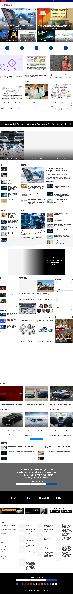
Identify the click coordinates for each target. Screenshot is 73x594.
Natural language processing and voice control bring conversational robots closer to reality (12, 215)
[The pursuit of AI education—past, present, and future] (61, 63)
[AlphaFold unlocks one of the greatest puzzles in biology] (40, 530)
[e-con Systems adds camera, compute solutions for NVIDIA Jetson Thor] (45, 329)
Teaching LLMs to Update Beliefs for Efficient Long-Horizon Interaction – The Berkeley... (64, 40)
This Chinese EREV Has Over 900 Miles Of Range (11, 430)
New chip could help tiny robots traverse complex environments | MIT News (66, 538)
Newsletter (65, 0)
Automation (64, 300)
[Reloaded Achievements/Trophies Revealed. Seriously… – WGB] (3, 295)
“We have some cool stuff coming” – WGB (11, 281)
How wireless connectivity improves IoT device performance (13, 239)
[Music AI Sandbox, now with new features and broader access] (40, 549)
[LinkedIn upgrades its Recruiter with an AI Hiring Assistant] (50, 226)
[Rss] (42, 584)
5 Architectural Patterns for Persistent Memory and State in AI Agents (62, 201)
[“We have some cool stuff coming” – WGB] (3, 282)
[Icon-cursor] (50, 584)
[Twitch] (39, 584)
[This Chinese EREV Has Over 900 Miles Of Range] (11, 419)
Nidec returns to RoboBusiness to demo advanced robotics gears (27, 337)
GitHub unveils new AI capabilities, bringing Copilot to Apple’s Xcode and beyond (33, 233)
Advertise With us (54, 0)
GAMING (51, 9)
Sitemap (2, 553)
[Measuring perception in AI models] (22, 559)
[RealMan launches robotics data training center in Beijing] (61, 145)
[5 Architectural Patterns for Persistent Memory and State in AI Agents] (50, 201)
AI (10, 9)
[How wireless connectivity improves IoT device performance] (4, 240)
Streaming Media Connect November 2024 (12, 314)
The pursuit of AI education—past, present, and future (60, 75)
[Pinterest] (25, 584)
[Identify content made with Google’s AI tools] (58, 559)
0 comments (15, 158)
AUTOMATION (28, 9)
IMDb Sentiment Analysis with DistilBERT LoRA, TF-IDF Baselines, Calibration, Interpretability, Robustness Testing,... (54, 26)
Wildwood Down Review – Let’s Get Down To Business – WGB (12, 300)
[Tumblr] (28, 584)
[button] (6, 1)
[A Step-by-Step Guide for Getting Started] (3, 321)
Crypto (64, 307)
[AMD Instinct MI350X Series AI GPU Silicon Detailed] (41, 458)
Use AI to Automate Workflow (47, 539)
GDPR (2, 542)
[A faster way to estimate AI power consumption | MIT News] (58, 543)
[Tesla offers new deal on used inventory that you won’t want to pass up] (36, 419)
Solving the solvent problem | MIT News (27, 40)
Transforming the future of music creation (49, 544)
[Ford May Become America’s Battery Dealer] (36, 393)
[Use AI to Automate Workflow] (40, 540)
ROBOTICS (22, 9)
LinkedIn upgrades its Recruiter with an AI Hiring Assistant (62, 225)
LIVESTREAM (64, 289)
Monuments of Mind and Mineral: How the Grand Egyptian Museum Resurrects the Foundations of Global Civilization (63, 326)
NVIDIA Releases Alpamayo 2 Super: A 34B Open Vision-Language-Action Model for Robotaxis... (45, 39)
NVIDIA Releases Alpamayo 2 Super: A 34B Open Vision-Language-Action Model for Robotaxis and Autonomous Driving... (62, 195)
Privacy (2, 539)
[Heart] (34, 584)
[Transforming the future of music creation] (40, 544)
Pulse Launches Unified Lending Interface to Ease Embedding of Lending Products (13, 195)
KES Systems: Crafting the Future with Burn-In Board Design (57, 447)
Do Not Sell (3, 544)
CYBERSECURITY (36, 9)
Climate (64, 309)
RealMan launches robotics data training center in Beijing (61, 156)
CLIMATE (56, 9)
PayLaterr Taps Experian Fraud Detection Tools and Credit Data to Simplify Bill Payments (13, 182)
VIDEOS (61, 9)
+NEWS (64, 312)
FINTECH (45, 9)
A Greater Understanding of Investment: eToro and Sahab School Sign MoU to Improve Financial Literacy (13, 201)
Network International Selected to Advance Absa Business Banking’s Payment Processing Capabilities (13, 188)
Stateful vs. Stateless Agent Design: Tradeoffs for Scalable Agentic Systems (9, 40)
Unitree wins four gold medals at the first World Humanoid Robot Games (12, 227)
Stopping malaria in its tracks (32, 102)
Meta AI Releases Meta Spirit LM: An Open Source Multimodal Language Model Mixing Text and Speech (11, 104)
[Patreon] (48, 584)
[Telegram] (56, 584)
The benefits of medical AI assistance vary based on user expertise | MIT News (56, 170)
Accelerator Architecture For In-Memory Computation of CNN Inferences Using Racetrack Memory (21, 452)
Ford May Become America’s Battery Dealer (35, 404)
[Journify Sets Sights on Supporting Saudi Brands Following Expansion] (4, 169)
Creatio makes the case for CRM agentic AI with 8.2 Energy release (62, 236)
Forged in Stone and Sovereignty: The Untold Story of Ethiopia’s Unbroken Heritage (64, 340)
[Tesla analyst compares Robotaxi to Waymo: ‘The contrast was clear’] (61, 419)
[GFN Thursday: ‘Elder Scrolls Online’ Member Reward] (41, 453)
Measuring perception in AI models (31, 558)
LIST (68, 9)
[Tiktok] (45, 584)
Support (69, 0)
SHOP (65, 9)
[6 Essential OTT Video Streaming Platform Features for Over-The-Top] (3, 327)
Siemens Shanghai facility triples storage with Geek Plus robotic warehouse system (13, 222)
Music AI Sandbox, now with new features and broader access (48, 548)
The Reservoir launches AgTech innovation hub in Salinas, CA (36, 156)
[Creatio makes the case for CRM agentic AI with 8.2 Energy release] (50, 237)
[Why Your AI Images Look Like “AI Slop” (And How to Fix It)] (40, 535)
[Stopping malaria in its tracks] (36, 91)
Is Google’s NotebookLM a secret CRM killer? (61, 214)
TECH (7, 9)
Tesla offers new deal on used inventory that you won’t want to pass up (36, 431)
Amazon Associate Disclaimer (6, 549)
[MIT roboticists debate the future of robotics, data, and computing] (45, 308)
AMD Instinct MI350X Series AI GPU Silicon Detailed (57, 457)
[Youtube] (31, 584)
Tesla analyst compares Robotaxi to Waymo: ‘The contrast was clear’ (61, 431)
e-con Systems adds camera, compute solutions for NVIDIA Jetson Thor (45, 337)
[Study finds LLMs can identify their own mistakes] (50, 231)
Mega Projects (64, 287)
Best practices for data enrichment (8, 74)
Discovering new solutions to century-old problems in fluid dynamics (49, 525)
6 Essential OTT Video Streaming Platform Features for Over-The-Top (12, 326)
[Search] (71, 9)
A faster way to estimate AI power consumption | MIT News (66, 542)
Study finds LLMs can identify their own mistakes (62, 230)
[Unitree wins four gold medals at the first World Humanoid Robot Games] (4, 228)
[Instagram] (23, 584)
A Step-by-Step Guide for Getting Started (11, 320)
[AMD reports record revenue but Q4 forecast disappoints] (50, 220)
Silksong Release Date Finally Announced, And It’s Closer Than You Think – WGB (12, 289)
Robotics (64, 284)
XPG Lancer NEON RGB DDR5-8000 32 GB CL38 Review (21, 457)
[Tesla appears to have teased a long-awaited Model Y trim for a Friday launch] (11, 393)
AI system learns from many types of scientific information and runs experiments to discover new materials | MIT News (66, 548)
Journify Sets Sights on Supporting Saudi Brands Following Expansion (12, 169)
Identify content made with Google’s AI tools (66, 559)
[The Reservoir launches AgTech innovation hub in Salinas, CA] (36, 145)
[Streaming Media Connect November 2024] (3, 315)
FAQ (2, 551)
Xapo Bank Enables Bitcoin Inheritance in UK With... (18, 0)
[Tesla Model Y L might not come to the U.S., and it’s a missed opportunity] (61, 393)
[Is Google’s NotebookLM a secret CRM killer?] (50, 215)
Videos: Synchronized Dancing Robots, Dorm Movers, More (12, 156)
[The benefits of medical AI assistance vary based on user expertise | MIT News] (18, 19)
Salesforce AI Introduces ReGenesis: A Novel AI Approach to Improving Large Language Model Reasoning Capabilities (35, 75)
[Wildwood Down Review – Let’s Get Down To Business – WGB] (3, 301)
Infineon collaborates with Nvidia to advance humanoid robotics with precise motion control (13, 234)
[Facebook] (17, 584)
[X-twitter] (20, 584)
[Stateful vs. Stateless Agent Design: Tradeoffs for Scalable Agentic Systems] (9, 36)
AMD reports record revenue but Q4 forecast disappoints (62, 219)
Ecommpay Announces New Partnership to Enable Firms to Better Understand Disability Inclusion (13, 176)
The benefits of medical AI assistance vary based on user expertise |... (18, 26)
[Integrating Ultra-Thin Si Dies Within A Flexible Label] (4, 448)
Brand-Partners (60, 0)
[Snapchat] (36, 584)
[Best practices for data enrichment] (11, 63)
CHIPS (17, 9)
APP (13, 9)
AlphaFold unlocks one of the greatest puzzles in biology (48, 530)
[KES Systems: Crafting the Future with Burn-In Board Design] (41, 448)
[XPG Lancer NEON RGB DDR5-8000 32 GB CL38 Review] (4, 458)
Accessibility (3, 546)
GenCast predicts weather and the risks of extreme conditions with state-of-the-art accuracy (67, 526)
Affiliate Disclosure (31, 590)
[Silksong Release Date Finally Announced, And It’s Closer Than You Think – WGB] (3, 288)
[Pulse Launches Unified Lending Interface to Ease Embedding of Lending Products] (4, 195)
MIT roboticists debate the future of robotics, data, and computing (44, 316)
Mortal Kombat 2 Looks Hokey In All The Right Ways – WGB (12, 306)
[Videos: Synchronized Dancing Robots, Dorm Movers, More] (12, 145)
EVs (41, 9)
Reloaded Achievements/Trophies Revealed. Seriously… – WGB (12, 294)
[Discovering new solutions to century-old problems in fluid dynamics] (40, 526)
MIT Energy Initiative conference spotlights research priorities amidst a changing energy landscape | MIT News (67, 554)
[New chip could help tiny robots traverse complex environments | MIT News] (58, 538)
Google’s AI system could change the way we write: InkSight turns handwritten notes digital (62, 242)
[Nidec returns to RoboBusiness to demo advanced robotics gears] (27, 329)
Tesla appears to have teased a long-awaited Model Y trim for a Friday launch (11, 405)
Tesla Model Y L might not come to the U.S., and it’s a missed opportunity (60, 405)
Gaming (64, 296)
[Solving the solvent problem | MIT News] (27, 36)
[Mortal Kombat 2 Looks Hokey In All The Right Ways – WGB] (3, 307)
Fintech (65, 314)
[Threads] (53, 584)
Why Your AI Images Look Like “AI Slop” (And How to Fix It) (48, 534)
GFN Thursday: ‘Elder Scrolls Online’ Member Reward (57, 451)
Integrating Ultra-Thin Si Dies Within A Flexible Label (20, 446)
